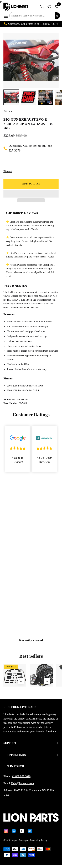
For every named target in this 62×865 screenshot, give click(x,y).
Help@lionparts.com (22, 783)
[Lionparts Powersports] (16, 7)
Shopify (44, 840)
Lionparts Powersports (20, 840)
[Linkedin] (29, 831)
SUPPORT (9, 743)
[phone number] (42, 6)
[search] (57, 16)
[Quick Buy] (47, 681)
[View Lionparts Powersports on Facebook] (14, 831)
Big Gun (7, 111)
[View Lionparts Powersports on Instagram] (6, 831)
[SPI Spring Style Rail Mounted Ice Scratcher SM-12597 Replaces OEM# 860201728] (21, 681)
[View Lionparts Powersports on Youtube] (21, 831)
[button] (31, 194)
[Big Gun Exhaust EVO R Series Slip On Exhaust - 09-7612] (11, 97)
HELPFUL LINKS (14, 755)
